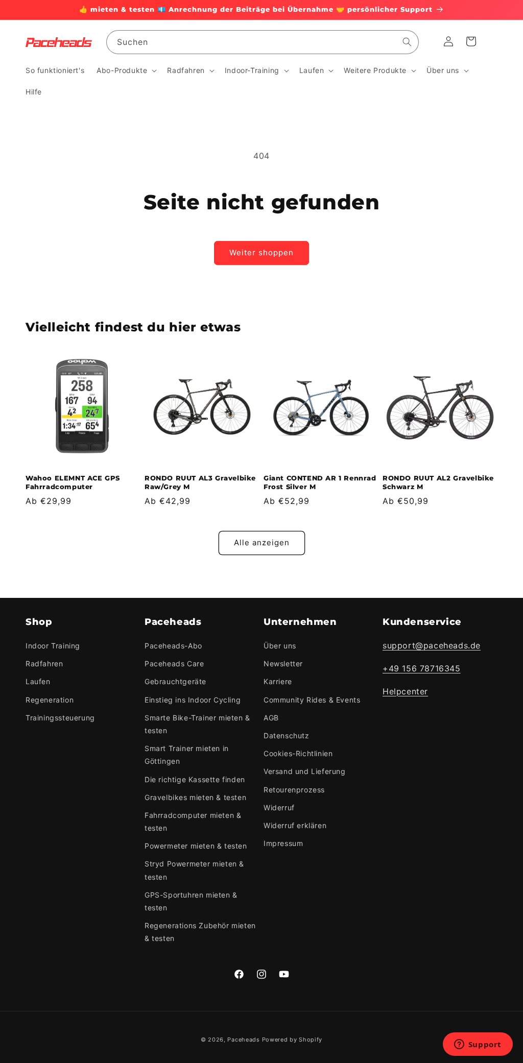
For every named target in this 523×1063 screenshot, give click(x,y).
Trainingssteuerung (60, 717)
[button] (125, 70)
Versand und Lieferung (305, 771)
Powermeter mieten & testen (196, 845)
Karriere (278, 681)
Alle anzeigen (262, 542)
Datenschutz (287, 735)
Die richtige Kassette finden (195, 779)
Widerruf (279, 807)
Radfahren (44, 663)
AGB (271, 717)
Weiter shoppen (261, 252)
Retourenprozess (294, 789)
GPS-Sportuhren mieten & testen (191, 901)
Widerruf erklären (295, 825)
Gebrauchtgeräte (175, 681)
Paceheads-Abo (173, 645)
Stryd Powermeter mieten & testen (194, 870)
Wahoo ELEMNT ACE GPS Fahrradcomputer (73, 482)
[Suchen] (407, 42)
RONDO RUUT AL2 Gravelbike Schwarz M (438, 482)
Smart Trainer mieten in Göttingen (187, 754)
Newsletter (283, 663)
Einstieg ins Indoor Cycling (193, 699)
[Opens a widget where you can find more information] (477, 1045)
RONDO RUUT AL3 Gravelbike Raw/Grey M (200, 482)
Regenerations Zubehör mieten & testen (200, 932)
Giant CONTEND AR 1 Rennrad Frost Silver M (320, 482)
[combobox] (262, 42)
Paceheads (243, 1039)
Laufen (38, 681)
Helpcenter (405, 691)
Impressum (283, 843)
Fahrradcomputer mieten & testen (193, 821)
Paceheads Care (174, 663)
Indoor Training (53, 645)
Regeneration (50, 699)
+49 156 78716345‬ (422, 668)
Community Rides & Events (312, 699)
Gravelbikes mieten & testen (195, 797)
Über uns (280, 645)
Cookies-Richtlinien (298, 753)
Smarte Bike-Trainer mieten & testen (197, 724)
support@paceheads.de (432, 645)
